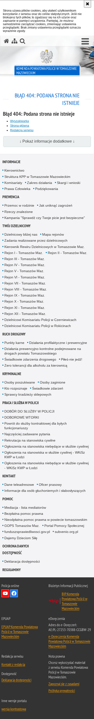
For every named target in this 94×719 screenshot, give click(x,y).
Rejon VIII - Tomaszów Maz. (25, 289)
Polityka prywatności (61, 690)
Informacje (11, 161)
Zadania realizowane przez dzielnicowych (35, 240)
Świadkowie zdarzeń (47, 388)
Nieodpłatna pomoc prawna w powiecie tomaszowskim (45, 520)
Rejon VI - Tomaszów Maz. (24, 277)
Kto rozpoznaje (15, 388)
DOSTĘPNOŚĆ (12, 552)
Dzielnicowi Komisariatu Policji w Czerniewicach (40, 320)
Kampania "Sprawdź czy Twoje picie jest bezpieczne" (44, 218)
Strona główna (19, 125)
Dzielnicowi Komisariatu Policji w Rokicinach (37, 326)
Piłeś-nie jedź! (71, 359)
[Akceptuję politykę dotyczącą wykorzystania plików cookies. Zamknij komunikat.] (87, 4)
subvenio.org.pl (66, 532)
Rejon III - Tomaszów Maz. (24, 259)
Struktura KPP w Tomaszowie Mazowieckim (37, 177)
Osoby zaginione (52, 382)
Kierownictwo (14, 170)
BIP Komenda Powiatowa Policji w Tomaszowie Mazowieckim (74, 601)
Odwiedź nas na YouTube (5, 593)
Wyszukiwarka (19, 121)
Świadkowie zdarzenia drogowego (30, 359)
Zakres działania (39, 183)
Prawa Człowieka (17, 189)
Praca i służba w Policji (20, 402)
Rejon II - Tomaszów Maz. (67, 253)
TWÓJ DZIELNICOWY (16, 225)
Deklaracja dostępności (22, 561)
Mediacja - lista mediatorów (25, 507)
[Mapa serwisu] (14, 41)
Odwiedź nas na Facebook (14, 593)
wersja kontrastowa (13, 708)
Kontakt (9, 476)
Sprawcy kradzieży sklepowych (27, 394)
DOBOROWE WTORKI (21, 417)
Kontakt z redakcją (13, 664)
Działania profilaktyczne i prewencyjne (58, 343)
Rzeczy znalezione (18, 212)
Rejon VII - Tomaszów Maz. (25, 283)
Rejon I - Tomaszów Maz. (23, 253)
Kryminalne (11, 373)
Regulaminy (11, 569)
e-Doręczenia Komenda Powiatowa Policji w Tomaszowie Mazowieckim (69, 641)
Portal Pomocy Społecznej (64, 526)
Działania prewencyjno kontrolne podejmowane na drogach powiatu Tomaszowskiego (42, 351)
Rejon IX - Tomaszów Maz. (24, 295)
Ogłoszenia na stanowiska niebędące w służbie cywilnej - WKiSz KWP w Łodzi (46, 465)
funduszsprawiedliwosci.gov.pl (27, 532)
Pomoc (7, 498)
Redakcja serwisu (22, 130)
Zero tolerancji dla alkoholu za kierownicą (35, 365)
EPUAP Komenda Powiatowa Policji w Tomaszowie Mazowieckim (19, 631)
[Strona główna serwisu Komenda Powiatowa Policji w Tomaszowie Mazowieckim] (6, 41)
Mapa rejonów (53, 234)
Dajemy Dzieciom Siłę (20, 538)
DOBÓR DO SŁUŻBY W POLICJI (29, 411)
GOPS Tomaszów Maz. (22, 526)
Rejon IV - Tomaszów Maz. (24, 265)
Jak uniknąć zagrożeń (55, 205)
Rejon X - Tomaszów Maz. (24, 301)
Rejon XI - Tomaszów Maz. (24, 308)
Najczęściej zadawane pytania (27, 434)
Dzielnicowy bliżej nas (20, 234)
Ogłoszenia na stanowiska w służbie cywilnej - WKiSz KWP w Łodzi (44, 454)
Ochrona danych (15, 546)
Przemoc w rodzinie (19, 205)
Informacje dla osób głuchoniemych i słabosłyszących (45, 491)
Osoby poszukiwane (19, 382)
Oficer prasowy (50, 485)
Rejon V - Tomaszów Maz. (24, 271)
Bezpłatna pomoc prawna (23, 514)
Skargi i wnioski (68, 183)
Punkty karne (14, 343)
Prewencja (10, 196)
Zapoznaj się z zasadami (63, 683)
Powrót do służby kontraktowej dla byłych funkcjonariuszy (35, 425)
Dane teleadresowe (19, 485)
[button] (85, 41)
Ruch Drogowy (14, 334)
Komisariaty (13, 183)
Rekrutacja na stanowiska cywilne (29, 440)
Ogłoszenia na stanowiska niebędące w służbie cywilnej (46, 446)
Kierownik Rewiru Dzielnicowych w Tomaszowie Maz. (44, 247)
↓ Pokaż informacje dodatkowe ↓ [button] (47, 141)
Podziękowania (46, 189)
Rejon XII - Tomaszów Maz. (25, 314)
